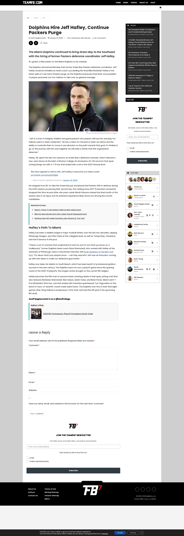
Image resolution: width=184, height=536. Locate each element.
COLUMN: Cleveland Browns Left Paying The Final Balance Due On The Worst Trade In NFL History (141, 42)
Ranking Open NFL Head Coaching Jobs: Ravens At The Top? (59, 218)
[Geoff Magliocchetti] (138, 179)
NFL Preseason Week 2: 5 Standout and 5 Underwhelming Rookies (141, 31)
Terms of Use (50, 489)
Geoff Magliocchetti (38, 38)
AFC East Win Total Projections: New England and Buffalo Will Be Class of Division (142, 65)
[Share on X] (31, 43)
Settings (133, 533)
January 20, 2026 (56, 38)
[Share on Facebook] (36, 43)
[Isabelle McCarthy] (146, 179)
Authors (31, 492)
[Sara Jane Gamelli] (142, 179)
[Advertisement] (64, 520)
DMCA (47, 499)
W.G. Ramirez (133, 57)
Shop (153, 2)
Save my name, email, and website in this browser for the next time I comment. (66, 403)
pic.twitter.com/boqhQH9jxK (44, 175)
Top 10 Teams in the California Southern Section (140, 87)
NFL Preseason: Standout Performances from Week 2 (139, 54)
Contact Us (33, 495)
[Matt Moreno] (150, 179)
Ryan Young (133, 47)
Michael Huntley (134, 90)
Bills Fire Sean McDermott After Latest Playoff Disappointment (60, 214)
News (125, 2)
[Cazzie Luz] (131, 179)
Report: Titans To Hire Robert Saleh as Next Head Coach (57, 210)
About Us (143, 2)
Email (32, 382)
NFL (43, 18)
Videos (134, 2)
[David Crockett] (134, 179)
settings (105, 534)
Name (32, 372)
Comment (34, 345)
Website (33, 390)
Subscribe (73, 470)
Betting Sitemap (52, 492)
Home (118, 2)
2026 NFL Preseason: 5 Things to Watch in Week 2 (140, 76)
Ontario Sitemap (52, 495)
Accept (120, 533)
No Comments (100, 38)
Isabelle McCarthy (135, 34)
